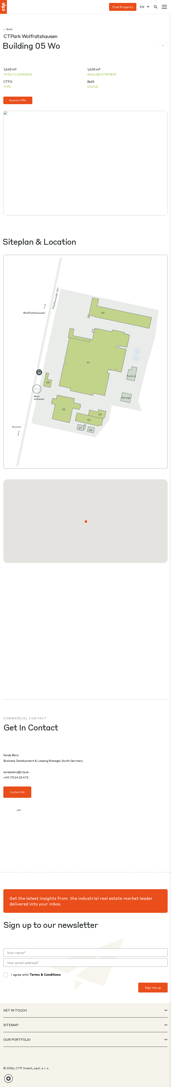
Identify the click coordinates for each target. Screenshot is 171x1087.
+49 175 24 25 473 (15, 777)
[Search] (155, 7)
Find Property (122, 7)
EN (142, 7)
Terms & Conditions (45, 974)
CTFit (7, 81)
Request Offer (17, 100)
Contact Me (17, 792)
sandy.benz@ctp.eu (16, 772)
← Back (7, 29)
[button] (86, 521)
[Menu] (164, 7)
